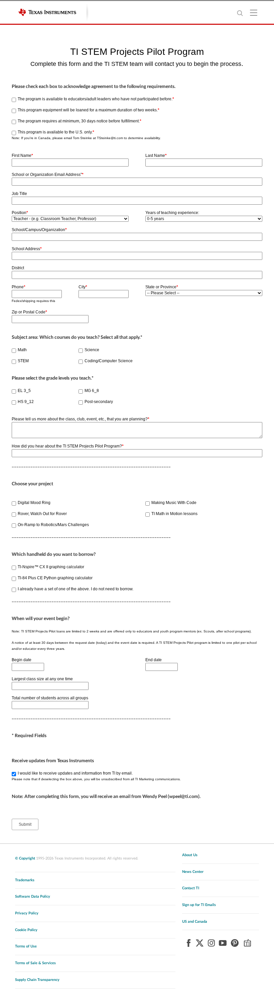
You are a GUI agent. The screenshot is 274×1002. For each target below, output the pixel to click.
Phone (18, 287)
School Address (27, 248)
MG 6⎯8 (92, 390)
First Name (22, 155)
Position (20, 212)
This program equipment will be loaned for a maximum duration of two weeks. (88, 110)
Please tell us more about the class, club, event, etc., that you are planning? (80, 419)
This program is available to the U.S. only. (56, 132)
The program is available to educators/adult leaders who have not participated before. (96, 99)
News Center (192, 872)
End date (153, 660)
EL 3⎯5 (24, 390)
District (18, 268)
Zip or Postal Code (29, 312)
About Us (189, 855)
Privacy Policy (26, 913)
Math (22, 349)
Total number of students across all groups (50, 698)
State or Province (161, 287)
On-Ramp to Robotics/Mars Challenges (53, 524)
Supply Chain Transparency (37, 980)
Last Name (156, 155)
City (83, 287)
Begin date (21, 660)
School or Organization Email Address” (48, 174)
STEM (23, 361)
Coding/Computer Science (109, 361)
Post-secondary (99, 401)
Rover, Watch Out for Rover (42, 513)
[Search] (240, 13)
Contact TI (190, 888)
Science (92, 349)
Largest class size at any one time (42, 679)
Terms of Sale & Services (35, 963)
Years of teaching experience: (172, 212)
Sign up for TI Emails (199, 905)
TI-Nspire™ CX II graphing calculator (51, 567)
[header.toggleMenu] (254, 12)
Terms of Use (26, 946)
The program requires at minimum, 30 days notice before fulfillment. (79, 121)
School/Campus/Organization (39, 229)
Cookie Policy (26, 930)
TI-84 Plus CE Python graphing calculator (55, 578)
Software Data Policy (32, 896)
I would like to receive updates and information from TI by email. (75, 773)
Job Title (19, 193)
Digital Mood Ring (34, 502)
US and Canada (194, 921)
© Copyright (25, 858)
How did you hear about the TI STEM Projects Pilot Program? (68, 446)
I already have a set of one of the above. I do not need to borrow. (75, 589)
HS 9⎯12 (26, 401)
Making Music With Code (173, 502)
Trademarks (24, 880)
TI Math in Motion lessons (174, 513)
